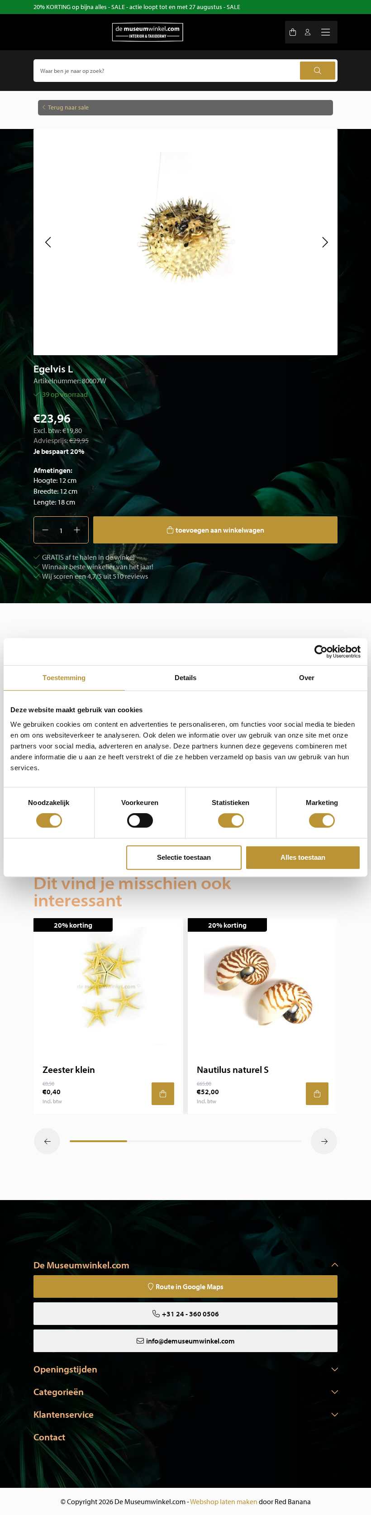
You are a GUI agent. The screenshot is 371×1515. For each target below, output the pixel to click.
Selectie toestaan (184, 857)
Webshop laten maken (223, 1501)
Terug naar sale (68, 107)
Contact (49, 1437)
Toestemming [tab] (64, 677)
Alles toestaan (303, 857)
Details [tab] (186, 677)
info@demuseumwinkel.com (190, 1340)
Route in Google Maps (190, 1286)
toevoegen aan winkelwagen (220, 529)
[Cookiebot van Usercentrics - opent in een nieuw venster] (321, 651)
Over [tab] (306, 677)
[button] (47, 242)
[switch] (140, 820)
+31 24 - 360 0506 (190, 1313)
